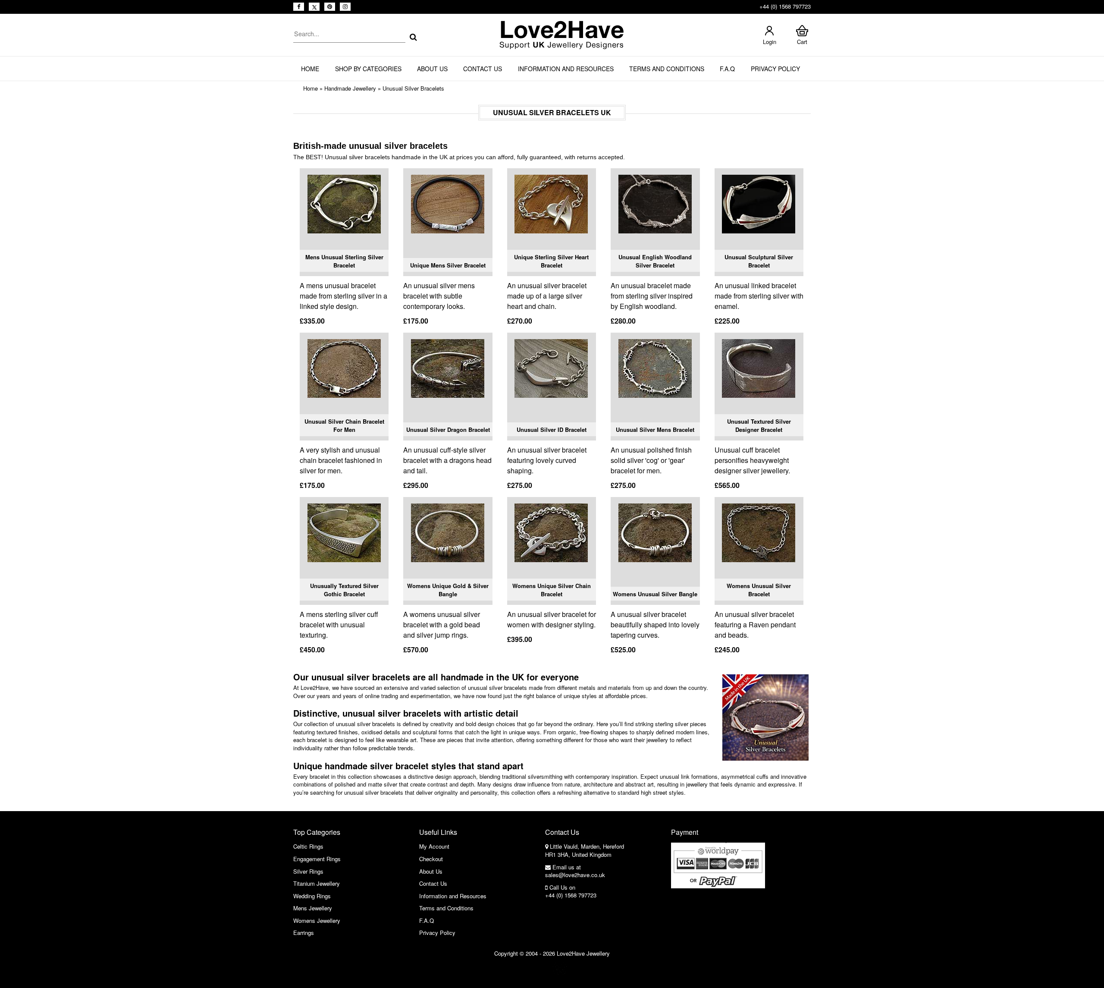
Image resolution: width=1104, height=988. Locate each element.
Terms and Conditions (666, 68)
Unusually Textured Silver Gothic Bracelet (344, 590)
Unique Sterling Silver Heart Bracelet (551, 261)
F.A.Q (727, 68)
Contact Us (482, 68)
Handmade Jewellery (350, 88)
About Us (432, 68)
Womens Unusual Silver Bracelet (759, 590)
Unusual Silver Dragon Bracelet (448, 429)
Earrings (303, 932)
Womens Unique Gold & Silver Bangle (448, 590)
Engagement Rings (317, 859)
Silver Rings (308, 871)
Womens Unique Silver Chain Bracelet (551, 590)
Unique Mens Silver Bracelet (448, 265)
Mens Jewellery (312, 908)
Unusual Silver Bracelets (413, 88)
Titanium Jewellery (316, 883)
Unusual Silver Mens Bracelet (655, 429)
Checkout (431, 859)
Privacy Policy (775, 68)
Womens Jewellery (316, 920)
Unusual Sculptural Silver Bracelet (758, 261)
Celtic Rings (308, 846)
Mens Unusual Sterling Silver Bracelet (344, 261)
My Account (434, 846)
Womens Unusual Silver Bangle (655, 594)
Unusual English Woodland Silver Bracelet (655, 261)
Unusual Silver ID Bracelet (551, 429)
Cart (802, 42)
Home (310, 68)
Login (769, 42)
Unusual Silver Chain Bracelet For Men (344, 425)
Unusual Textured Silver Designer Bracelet (759, 425)
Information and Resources (566, 68)
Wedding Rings (312, 896)
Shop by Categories (368, 68)
